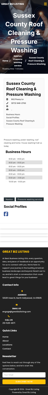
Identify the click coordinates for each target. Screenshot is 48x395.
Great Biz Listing (12, 4)
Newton (17, 56)
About (5, 340)
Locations (7, 344)
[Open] (45, 4)
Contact (6, 348)
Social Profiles (12, 117)
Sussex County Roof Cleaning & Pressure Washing (20, 122)
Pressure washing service (17, 62)
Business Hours (13, 114)
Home (5, 60)
